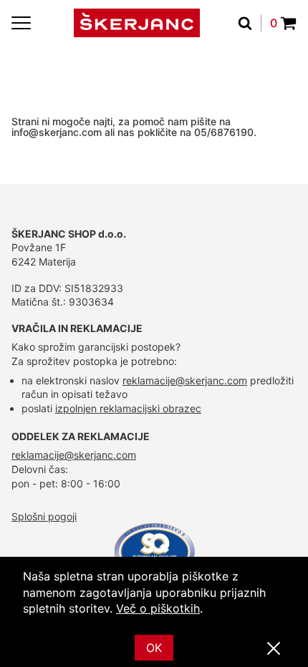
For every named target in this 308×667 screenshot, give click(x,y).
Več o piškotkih (158, 608)
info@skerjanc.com (56, 132)
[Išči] (249, 22)
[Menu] (21, 23)
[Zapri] (273, 649)
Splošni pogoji (44, 516)
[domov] (137, 23)
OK (154, 648)
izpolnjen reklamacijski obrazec (128, 408)
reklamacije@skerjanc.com (184, 380)
